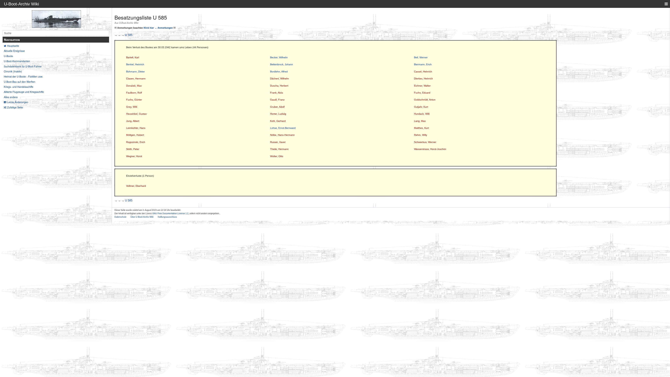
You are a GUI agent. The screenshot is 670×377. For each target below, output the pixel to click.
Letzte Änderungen (17, 102)
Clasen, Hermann (136, 78)
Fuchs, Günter (134, 99)
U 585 (128, 35)
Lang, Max (420, 121)
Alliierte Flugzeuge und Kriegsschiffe (24, 92)
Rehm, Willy (420, 135)
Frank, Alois (276, 92)
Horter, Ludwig (278, 113)
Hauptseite (13, 45)
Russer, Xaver (278, 142)
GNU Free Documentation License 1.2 (170, 213)
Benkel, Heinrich (135, 64)
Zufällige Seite (15, 107)
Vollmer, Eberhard (136, 185)
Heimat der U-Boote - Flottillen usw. (23, 76)
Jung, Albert (132, 121)
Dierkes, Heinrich (423, 78)
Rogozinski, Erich (135, 142)
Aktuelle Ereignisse (14, 51)
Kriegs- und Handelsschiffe (18, 86)
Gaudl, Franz (277, 99)
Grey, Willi (131, 106)
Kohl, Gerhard (278, 121)
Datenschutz (120, 217)
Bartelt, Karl (132, 57)
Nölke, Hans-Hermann (282, 135)
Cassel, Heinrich (423, 71)
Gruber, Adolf (277, 106)
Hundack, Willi (422, 113)
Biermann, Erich (423, 64)
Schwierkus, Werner (425, 142)
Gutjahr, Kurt (421, 106)
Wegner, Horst (134, 156)
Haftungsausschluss (167, 217)
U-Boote (8, 56)
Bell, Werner (421, 57)
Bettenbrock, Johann (281, 64)
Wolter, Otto (276, 156)
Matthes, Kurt (421, 128)
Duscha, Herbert (279, 85)
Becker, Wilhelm (279, 57)
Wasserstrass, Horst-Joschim (430, 149)
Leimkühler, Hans (135, 128)
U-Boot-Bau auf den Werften (19, 81)
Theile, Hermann (279, 149)
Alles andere (11, 97)
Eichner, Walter (422, 85)
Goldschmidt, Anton (425, 99)
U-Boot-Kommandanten (17, 61)
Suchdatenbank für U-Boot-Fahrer (23, 66)
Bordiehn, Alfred (279, 71)
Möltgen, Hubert (135, 135)
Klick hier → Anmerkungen (158, 28)
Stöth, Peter (132, 149)
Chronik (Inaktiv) (13, 71)
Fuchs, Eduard (422, 92)
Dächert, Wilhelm (279, 78)
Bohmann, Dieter (135, 71)
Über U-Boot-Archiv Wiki (142, 217)
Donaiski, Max (134, 85)
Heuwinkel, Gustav (136, 113)
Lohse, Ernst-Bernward (283, 128)
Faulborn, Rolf (134, 92)
